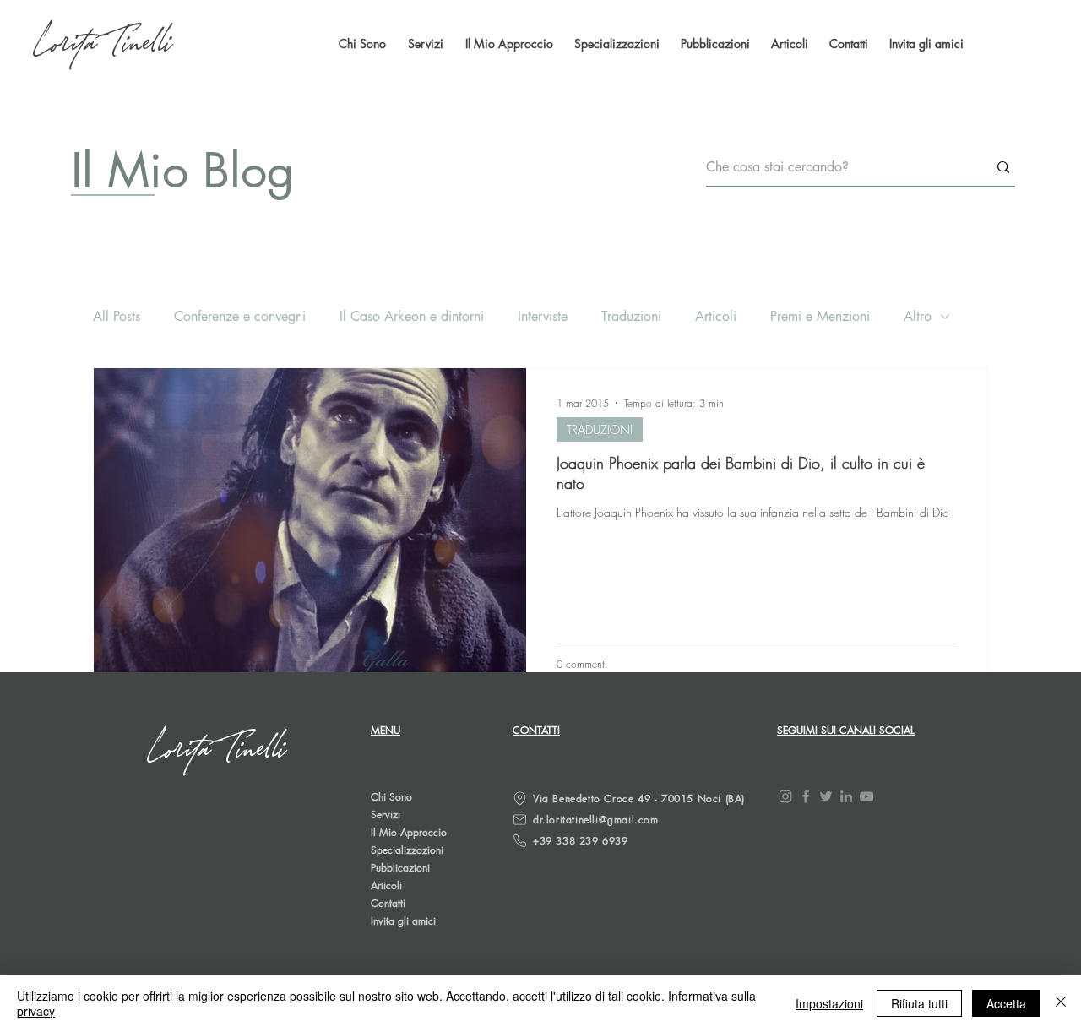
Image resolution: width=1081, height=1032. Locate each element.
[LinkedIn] (846, 796)
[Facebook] (805, 796)
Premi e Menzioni (820, 316)
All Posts (116, 316)
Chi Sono (391, 797)
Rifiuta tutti (919, 1003)
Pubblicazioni (400, 868)
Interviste (543, 316)
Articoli (715, 316)
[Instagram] (785, 796)
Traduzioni (631, 316)
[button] (713, 44)
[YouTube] (866, 796)
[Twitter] (826, 796)
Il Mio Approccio (409, 832)
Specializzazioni (407, 850)
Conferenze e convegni (240, 316)
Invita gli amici (403, 921)
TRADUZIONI (600, 429)
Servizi (385, 814)
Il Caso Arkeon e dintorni (412, 316)
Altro (918, 316)
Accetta (1006, 1003)
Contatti (388, 903)
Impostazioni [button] (829, 1003)
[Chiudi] (1061, 1003)
